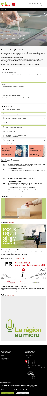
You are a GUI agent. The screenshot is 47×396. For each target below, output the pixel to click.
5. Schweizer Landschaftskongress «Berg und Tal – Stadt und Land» (21, 187)
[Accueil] (5, 4)
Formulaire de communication (10, 216)
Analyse (26, 389)
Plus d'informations (33, 386)
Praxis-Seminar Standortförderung (15, 174)
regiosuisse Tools (6, 106)
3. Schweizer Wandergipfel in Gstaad (15, 168)
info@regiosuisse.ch (5, 358)
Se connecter (39, 3)
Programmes (5, 69)
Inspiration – (14, 196)
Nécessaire (4, 389)
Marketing (20, 389)
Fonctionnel (12, 389)
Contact (26, 350)
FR (43, 3)
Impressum (27, 353)
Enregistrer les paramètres (23, 393)
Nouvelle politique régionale (30, 351)
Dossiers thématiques (8, 144)
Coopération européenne (29, 352)
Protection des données (29, 355)
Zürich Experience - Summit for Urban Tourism (17, 162)
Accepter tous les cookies (8, 393)
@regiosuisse (10, 222)
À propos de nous (32, 3)
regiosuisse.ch (4, 359)
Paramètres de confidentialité (5, 382)
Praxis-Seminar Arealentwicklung (14, 181)
